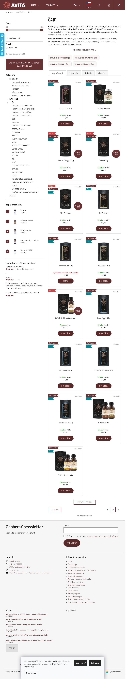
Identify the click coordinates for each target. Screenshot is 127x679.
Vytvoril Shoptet (115, 671)
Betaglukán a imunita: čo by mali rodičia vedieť (24, 624)
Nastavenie (31, 673)
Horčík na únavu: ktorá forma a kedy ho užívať (23, 619)
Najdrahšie (88, 73)
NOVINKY (15, 89)
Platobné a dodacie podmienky (79, 579)
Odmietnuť (80, 662)
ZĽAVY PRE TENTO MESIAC (22, 95)
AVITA (13, 48)
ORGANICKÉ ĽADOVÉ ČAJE (22, 115)
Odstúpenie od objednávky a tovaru (81, 602)
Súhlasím (95, 662)
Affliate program (74, 593)
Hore (55, 509)
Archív (12, 648)
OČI (13, 159)
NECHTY (15, 155)
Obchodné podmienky (76, 567)
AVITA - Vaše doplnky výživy (19, 567)
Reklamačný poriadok (76, 573)
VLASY (14, 185)
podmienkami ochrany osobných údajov (103, 536)
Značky (12, 195)
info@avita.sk (14, 561)
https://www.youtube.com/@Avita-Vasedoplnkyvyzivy (29, 572)
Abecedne (101, 73)
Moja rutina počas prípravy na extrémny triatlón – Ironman (29, 640)
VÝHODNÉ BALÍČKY (19, 189)
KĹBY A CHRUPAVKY (19, 139)
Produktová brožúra (75, 582)
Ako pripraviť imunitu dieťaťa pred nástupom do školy (27, 635)
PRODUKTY (13, 79)
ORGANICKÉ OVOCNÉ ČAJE (22, 105)
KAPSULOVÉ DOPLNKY (20, 85)
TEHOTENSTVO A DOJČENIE (22, 179)
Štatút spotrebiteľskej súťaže (79, 599)
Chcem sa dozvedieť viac (83, 50)
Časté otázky (73, 590)
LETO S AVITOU (17, 149)
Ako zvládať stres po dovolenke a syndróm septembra (27, 630)
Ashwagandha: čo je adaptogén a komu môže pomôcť (26, 614)
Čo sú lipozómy (73, 587)
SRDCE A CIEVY (17, 172)
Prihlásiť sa (72, 543)
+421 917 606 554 (16, 564)
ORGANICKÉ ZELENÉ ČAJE (22, 112)
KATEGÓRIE (13, 99)
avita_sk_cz (14, 569)
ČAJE (14, 102)
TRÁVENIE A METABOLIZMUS (22, 182)
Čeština (89, 7)
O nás (70, 561)
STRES (14, 175)
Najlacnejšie (74, 73)
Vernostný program (75, 596)
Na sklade (14, 38)
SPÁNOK (15, 169)
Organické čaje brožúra (76, 585)
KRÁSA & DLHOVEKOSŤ (20, 145)
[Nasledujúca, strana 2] (113, 509)
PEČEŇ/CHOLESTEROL (20, 165)
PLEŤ (14, 162)
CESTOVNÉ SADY (18, 129)
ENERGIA (15, 122)
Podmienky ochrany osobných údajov (82, 570)
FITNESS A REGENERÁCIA (21, 125)
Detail (65, 281)
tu (33, 666)
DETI (13, 119)
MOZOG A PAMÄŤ (18, 152)
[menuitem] (35, 5)
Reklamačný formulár (75, 576)
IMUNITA (15, 135)
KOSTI (14, 142)
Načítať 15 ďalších (84, 502)
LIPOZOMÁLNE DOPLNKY (21, 82)
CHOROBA (16, 132)
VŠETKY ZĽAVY (17, 92)
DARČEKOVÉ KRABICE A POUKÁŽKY (25, 192)
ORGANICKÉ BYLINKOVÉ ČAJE (23, 109)
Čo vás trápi (72, 564)
